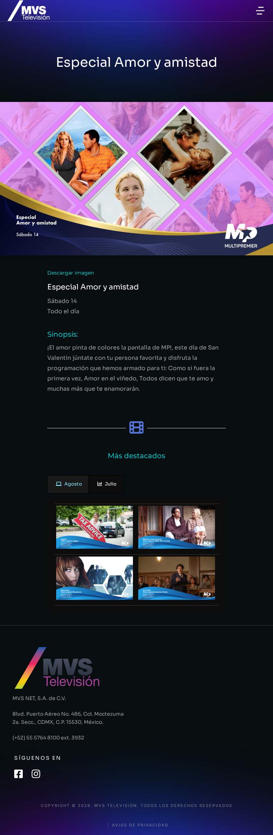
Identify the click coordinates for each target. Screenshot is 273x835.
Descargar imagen (70, 273)
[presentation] (68, 484)
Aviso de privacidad (140, 825)
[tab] (68, 484)
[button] (260, 10)
